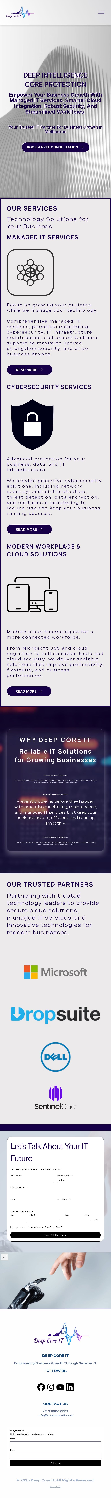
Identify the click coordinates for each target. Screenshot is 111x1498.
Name (13, 1438)
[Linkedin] (70, 1387)
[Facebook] (41, 1387)
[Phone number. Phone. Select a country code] (62, 1180)
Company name (18, 1187)
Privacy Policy (55, 1487)
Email (13, 1199)
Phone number (65, 1175)
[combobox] (46, 1219)
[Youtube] (60, 1387)
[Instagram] (51, 1387)
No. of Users (63, 1199)
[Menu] (101, 12)
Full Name (15, 1175)
